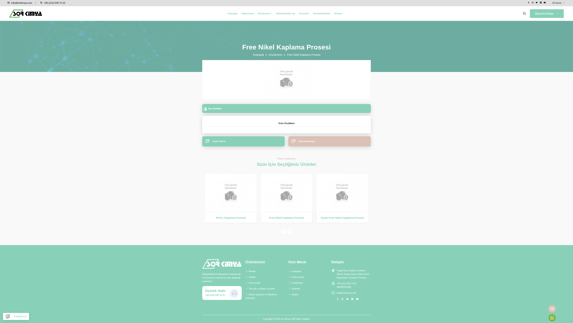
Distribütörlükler (321, 13)
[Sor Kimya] (25, 13)
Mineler (252, 271)
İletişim (338, 13)
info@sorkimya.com (21, 3)
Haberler (296, 288)
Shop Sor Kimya (544, 13)
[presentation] (284, 231)
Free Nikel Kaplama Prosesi (286, 217)
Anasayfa (232, 13)
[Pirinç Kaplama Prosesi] (230, 193)
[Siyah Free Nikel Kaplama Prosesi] (342, 193)
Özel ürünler (255, 283)
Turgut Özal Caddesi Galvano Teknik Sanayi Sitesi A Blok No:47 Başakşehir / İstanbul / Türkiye (353, 274)
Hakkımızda (247, 13)
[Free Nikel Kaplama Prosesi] (286, 193)
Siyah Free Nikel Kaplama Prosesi (342, 217)
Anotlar (252, 277)
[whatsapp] (552, 318)
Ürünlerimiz (264, 13)
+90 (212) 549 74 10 (54, 3)
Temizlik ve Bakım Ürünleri (262, 288)
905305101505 (344, 287)
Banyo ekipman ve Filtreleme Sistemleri (261, 296)
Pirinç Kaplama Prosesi (231, 217)
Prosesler (304, 13)
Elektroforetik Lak (285, 13)
